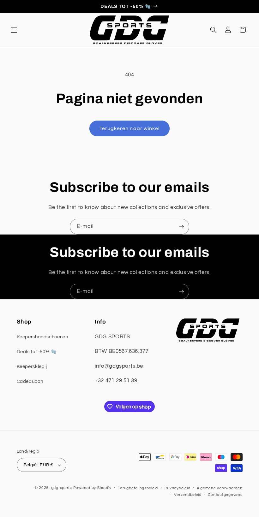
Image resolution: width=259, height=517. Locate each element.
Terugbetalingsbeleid (138, 488)
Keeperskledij (32, 366)
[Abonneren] (181, 226)
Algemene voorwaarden (220, 488)
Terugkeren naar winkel (129, 128)
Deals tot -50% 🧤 (37, 351)
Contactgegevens (225, 494)
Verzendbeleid (188, 494)
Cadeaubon (30, 381)
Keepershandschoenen (42, 337)
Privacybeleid (177, 488)
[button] (14, 29)
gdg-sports (61, 488)
